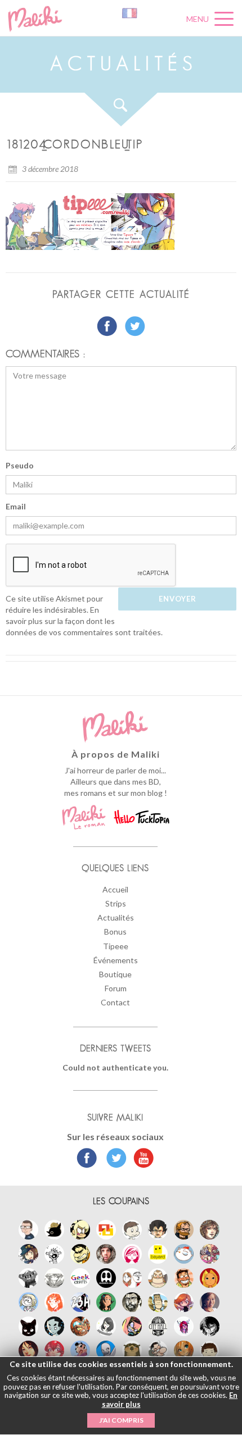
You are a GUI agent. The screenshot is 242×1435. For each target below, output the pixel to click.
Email (16, 506)
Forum (116, 988)
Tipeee (115, 946)
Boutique (115, 974)
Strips (115, 903)
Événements (115, 960)
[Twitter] (113, 1159)
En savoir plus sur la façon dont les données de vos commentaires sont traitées (83, 621)
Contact (115, 1002)
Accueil (115, 889)
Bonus (115, 931)
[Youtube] (141, 1159)
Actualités (115, 917)
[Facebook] (87, 1159)
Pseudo (20, 465)
